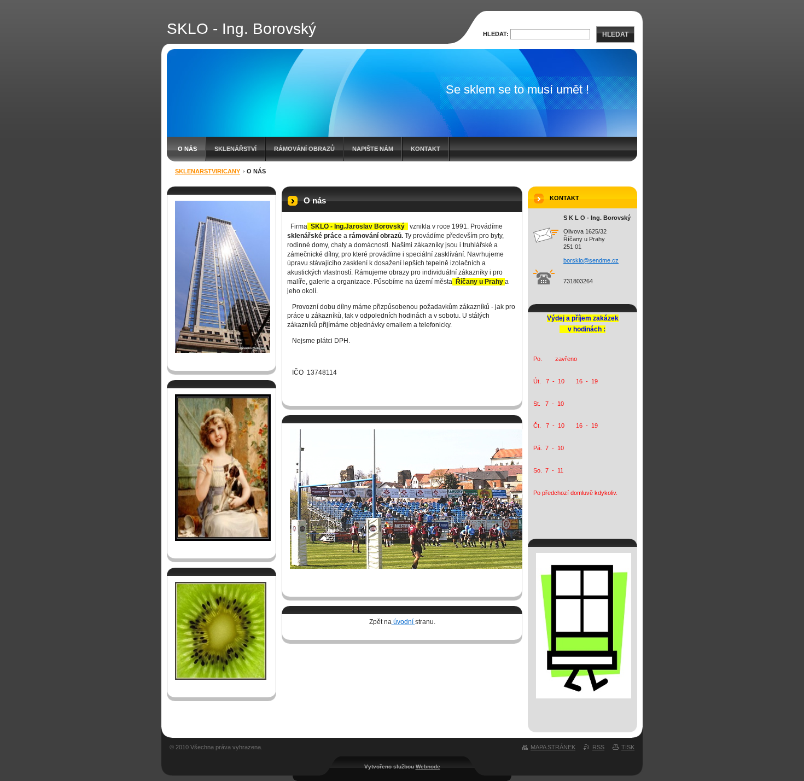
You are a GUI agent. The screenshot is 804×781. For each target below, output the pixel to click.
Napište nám (372, 148)
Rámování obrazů (304, 148)
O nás (187, 148)
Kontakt (425, 148)
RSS (598, 747)
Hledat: (496, 34)
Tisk (627, 747)
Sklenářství (235, 148)
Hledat (615, 34)
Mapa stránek (553, 747)
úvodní (403, 622)
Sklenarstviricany (207, 171)
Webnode (428, 766)
